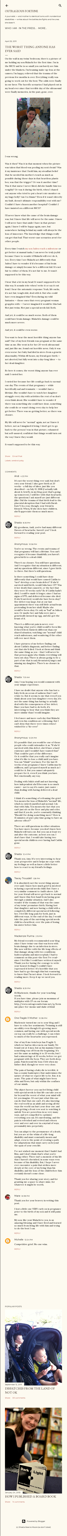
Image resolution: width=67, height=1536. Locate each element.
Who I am (11, 28)
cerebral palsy (18, 460)
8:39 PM (26, 988)
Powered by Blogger (36, 1521)
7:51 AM (26, 677)
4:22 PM (24, 476)
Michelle (18, 1239)
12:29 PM (33, 738)
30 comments (18, 1398)
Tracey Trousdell (23, 878)
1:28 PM (36, 878)
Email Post (17, 456)
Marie (17, 1195)
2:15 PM (39, 936)
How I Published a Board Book (30, 1496)
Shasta (18, 522)
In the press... (27, 28)
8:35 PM (26, 523)
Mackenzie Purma (24, 936)
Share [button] (7, 456)
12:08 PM (43, 1018)
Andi (16, 476)
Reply (17, 516)
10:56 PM (33, 544)
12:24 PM (29, 1240)
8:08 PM (26, 1196)
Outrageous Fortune (21, 11)
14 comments (18, 1502)
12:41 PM (27, 854)
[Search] (60, 5)
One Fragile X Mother (26, 1018)
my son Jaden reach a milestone (41, 248)
